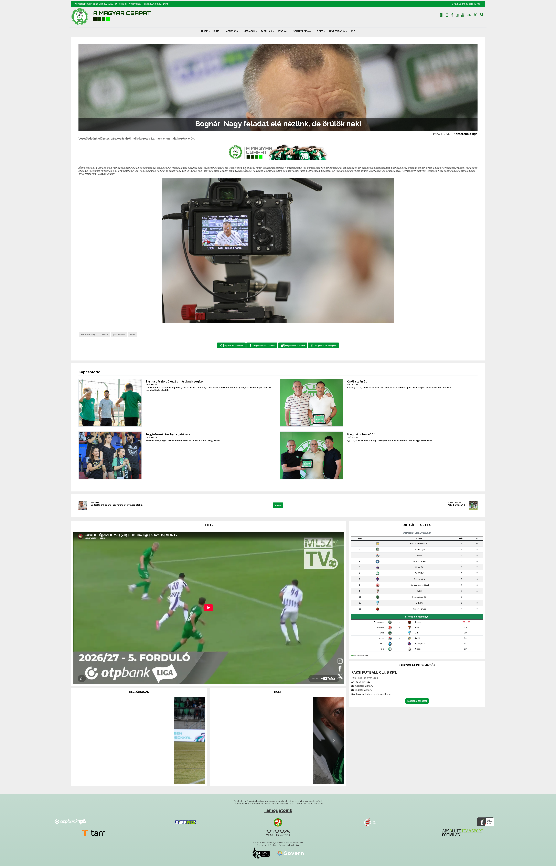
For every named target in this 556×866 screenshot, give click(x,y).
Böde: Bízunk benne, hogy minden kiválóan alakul (116, 505)
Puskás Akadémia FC (419, 543)
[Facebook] (452, 16)
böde (132, 335)
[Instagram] (457, 16)
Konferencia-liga (466, 134)
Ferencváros (379, 622)
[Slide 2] (139, 780)
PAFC (417, 638)
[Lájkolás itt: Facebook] (231, 345)
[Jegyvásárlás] (441, 15)
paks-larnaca (119, 335)
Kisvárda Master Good (419, 585)
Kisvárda (380, 627)
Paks (145, 4)
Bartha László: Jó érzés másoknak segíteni (175, 381)
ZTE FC (419, 603)
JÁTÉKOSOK (232, 31)
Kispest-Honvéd (419, 609)
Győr (382, 633)
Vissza (278, 505)
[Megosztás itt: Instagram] (323, 345)
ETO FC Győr (419, 549)
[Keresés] (482, 16)
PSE (353, 31)
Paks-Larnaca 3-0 (456, 505)
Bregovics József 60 (361, 434)
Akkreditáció (337, 31)
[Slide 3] (144, 780)
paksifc (104, 335)
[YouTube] (462, 16)
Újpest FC (419, 567)
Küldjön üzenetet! (417, 701)
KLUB (216, 31)
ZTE (416, 633)
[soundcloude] (469, 15)
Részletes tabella (361, 655)
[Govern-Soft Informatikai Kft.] (290, 853)
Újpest (417, 649)
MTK (382, 644)
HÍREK (204, 31)
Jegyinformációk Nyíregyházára (168, 434)
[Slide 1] (134, 780)
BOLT (320, 31)
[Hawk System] (261, 853)
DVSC (419, 591)
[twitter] (475, 15)
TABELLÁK (266, 31)
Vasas (419, 555)
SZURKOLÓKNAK (302, 31)
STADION (283, 31)
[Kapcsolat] (447, 15)
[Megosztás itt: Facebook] (261, 345)
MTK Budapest (419, 561)
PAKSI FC (419, 573)
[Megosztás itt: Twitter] (292, 345)
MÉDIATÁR (249, 31)
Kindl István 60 (357, 381)
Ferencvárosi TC (419, 597)
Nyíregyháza (134, 4)
